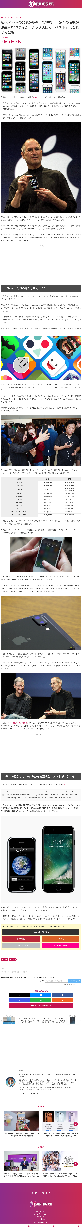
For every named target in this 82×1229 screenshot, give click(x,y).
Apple (5, 959)
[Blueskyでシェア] (6, 41)
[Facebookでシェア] (9, 41)
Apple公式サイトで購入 (41, 932)
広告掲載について (41, 1216)
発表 (63, 784)
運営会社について (41, 1211)
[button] (20, 41)
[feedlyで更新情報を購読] (41, 1000)
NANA (21, 1070)
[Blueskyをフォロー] (41, 995)
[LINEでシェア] (16, 41)
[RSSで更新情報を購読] (62, 1000)
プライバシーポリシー (41, 1214)
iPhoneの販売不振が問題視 (17, 723)
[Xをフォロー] (19, 995)
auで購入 (61, 939)
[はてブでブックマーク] (13, 41)
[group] (22, 1124)
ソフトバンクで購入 (21, 945)
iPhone (35, 97)
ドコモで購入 (21, 939)
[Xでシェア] (2, 41)
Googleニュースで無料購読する (41, 1005)
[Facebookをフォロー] (62, 995)
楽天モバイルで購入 (60, 945)
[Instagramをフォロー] (19, 1000)
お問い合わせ (41, 1219)
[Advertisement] (41, 261)
